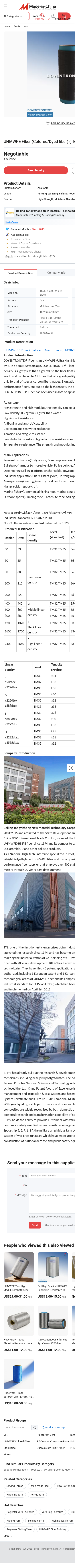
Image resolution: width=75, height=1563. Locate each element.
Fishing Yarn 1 (36, 1520)
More (7, 1536)
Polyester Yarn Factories (20, 1512)
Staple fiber (10, 1448)
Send (35, 1225)
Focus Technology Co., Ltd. (46, 1548)
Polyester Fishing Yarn (19, 1529)
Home (7, 26)
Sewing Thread (15, 1486)
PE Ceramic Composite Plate (53, 1441)
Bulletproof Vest (46, 1435)
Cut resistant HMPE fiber (51, 1448)
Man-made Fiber (40, 1486)
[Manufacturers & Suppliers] (37, 6)
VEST (7, 1435)
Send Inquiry (36, 170)
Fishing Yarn (14, 1520)
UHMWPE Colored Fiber (17, 1441)
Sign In (9, 256)
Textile (17, 26)
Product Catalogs (55, 1427)
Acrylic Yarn (37, 1494)
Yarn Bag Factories (52, 1512)
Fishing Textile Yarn (63, 1520)
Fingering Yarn (15, 1494)
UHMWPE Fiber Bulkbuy (52, 1529)
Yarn (26, 26)
